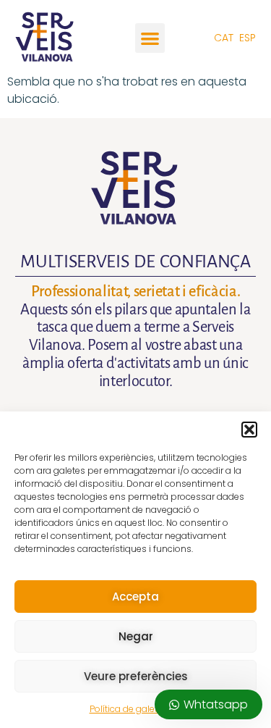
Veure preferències (136, 676)
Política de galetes (129, 709)
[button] (249, 429)
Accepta (135, 596)
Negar (136, 636)
